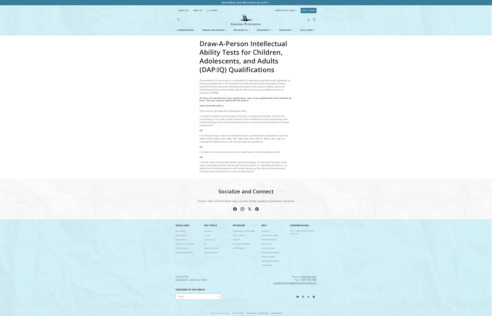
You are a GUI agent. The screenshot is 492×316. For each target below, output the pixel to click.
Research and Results (184, 252)
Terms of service (238, 313)
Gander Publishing (222, 313)
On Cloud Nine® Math (241, 244)
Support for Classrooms (185, 244)
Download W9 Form (269, 239)
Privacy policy (251, 313)
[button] (178, 19)
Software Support (268, 257)
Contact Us (183, 10)
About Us (198, 10)
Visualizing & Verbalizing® (244, 231)
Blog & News (181, 231)
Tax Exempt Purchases (270, 261)
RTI (205, 244)
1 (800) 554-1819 (308, 276)
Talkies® (236, 239)
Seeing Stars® (238, 235)
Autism (207, 235)
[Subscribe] (219, 296)
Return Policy (266, 244)
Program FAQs (181, 239)
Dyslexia (208, 231)
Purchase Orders (268, 248)
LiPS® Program (239, 248)
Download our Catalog (270, 235)
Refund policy (264, 313)
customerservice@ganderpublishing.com (294, 283)
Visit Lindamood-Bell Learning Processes (302, 232)
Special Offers (181, 235)
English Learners (211, 248)
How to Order (308, 10)
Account (213, 10)
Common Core (209, 239)
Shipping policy (276, 313)
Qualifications (267, 265)
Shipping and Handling (270, 252)
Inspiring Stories (182, 248)
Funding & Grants (211, 252)
